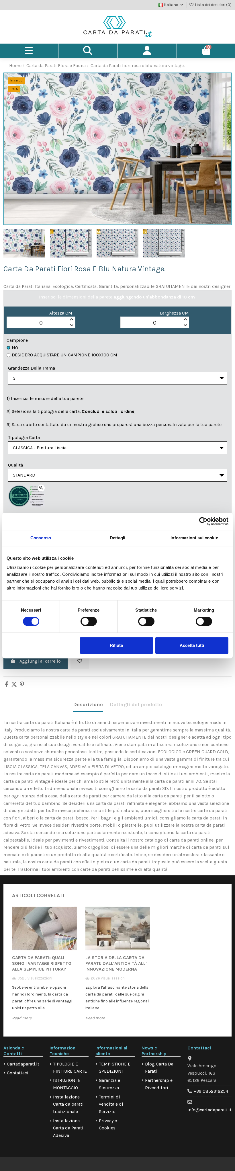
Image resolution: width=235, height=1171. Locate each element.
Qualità (15, 465)
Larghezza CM (174, 313)
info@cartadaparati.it (209, 1110)
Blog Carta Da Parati (159, 1067)
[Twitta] (14, 685)
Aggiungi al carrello (40, 661)
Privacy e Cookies (108, 1124)
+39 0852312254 (210, 1091)
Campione (17, 340)
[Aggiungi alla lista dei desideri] (79, 661)
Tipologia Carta (24, 437)
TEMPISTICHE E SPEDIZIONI (114, 1067)
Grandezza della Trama (31, 368)
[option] (44, 968)
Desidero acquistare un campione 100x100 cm (64, 355)
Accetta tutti (192, 645)
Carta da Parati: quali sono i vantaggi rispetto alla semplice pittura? (41, 963)
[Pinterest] (22, 685)
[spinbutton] (41, 322)
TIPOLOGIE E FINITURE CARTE (70, 1067)
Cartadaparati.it (23, 1064)
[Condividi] (7, 685)
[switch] (89, 621)
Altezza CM (60, 313)
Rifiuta (116, 645)
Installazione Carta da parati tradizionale (68, 1104)
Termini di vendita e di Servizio (111, 1104)
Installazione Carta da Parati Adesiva (68, 1128)
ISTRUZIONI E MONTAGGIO (67, 1084)
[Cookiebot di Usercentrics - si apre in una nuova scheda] (203, 521)
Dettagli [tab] (118, 537)
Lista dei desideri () (213, 4)
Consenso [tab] (40, 537)
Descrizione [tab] (88, 704)
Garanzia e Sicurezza (109, 1084)
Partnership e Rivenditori (159, 1084)
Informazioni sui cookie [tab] (194, 537)
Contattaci (17, 1073)
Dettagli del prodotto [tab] (136, 704)
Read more (22, 1018)
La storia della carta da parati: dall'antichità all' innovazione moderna (116, 963)
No (15, 347)
